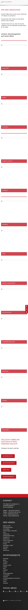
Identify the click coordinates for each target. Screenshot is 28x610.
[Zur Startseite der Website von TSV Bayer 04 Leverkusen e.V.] (12, 600)
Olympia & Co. (8, 456)
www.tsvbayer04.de (13, 515)
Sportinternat (8, 476)
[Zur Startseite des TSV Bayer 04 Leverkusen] (6, 1)
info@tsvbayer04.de (13, 514)
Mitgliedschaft (9, 463)
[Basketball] (14, 40)
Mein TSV (6, 469)
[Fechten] (14, 133)
